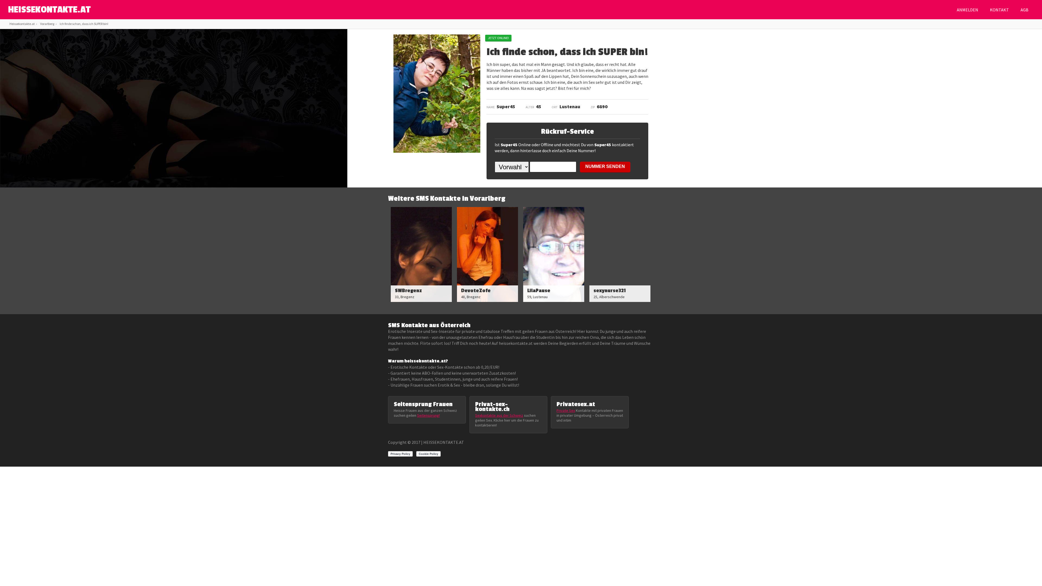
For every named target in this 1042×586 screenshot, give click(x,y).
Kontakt (999, 9)
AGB (1024, 9)
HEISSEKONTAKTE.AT (49, 10)
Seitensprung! (428, 415)
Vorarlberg (47, 24)
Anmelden (967, 9)
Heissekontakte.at (22, 24)
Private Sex (566, 410)
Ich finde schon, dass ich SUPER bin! (84, 24)
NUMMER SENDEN (605, 166)
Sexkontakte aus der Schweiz (499, 415)
